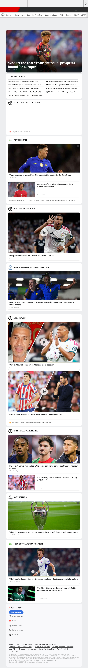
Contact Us (32, 649)
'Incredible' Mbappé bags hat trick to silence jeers (24, 85)
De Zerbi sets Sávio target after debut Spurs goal (62, 81)
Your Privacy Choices (17, 649)
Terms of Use (14, 644)
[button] (80, 9)
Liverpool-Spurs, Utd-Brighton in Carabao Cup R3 (24, 92)
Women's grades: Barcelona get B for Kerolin (61, 200)
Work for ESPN (62, 649)
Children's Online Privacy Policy (20, 647)
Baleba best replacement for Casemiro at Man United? (26, 200)
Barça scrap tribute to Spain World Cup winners (23, 88)
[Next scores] (85, 3)
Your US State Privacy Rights (45, 644)
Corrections (13, 651)
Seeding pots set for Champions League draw (23, 81)
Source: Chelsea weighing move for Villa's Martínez (25, 95)
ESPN (12, 9)
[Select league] (7, 3)
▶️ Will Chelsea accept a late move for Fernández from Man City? (30, 422)
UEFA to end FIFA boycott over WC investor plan (61, 85)
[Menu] (3, 9)
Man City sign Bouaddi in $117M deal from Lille (61, 88)
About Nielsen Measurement (62, 647)
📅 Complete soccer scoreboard (19, 132)
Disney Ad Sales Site (46, 649)
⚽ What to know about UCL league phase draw (61, 92)
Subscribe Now (16, 612)
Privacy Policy (27, 644)
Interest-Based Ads (42, 647)
